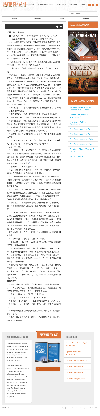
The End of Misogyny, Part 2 (81, 139)
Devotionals (61, 5)
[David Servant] (15, 4)
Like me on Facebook (93, 5)
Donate (68, 408)
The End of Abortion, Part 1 (81, 134)
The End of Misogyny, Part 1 (81, 144)
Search (69, 13)
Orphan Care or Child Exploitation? (79, 115)
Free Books (29, 5)
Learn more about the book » (48, 369)
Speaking (73, 5)
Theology (61, 18)
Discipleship (86, 18)
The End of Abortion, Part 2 (81, 129)
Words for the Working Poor (81, 156)
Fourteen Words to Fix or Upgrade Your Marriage (80, 108)
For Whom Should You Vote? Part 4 (82, 150)
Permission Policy (94, 408)
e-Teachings (14, 18)
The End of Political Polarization (78, 122)
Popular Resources (45, 5)
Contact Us (74, 408)
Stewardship (37, 18)
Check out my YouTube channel (97, 5)
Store (83, 5)
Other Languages (84, 408)
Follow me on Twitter (89, 5)
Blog (63, 408)
